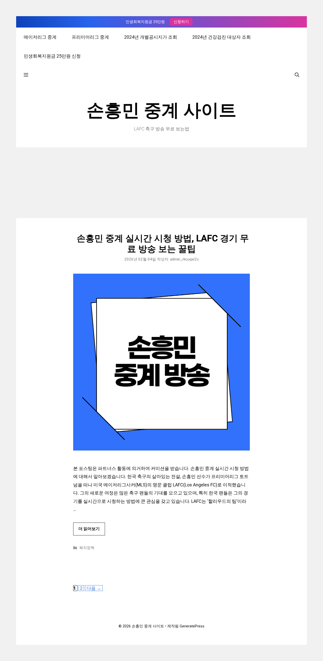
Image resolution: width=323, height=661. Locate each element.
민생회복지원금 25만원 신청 (52, 56)
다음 (94, 588)
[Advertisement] (161, 182)
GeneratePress (192, 626)
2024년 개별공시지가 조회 (150, 37)
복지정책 (86, 548)
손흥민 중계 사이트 (161, 110)
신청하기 (181, 21)
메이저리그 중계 (40, 37)
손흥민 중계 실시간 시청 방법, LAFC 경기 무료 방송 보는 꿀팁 (161, 243)
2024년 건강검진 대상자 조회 (221, 37)
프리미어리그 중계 (90, 37)
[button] (26, 74)
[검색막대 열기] (297, 74)
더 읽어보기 (89, 528)
